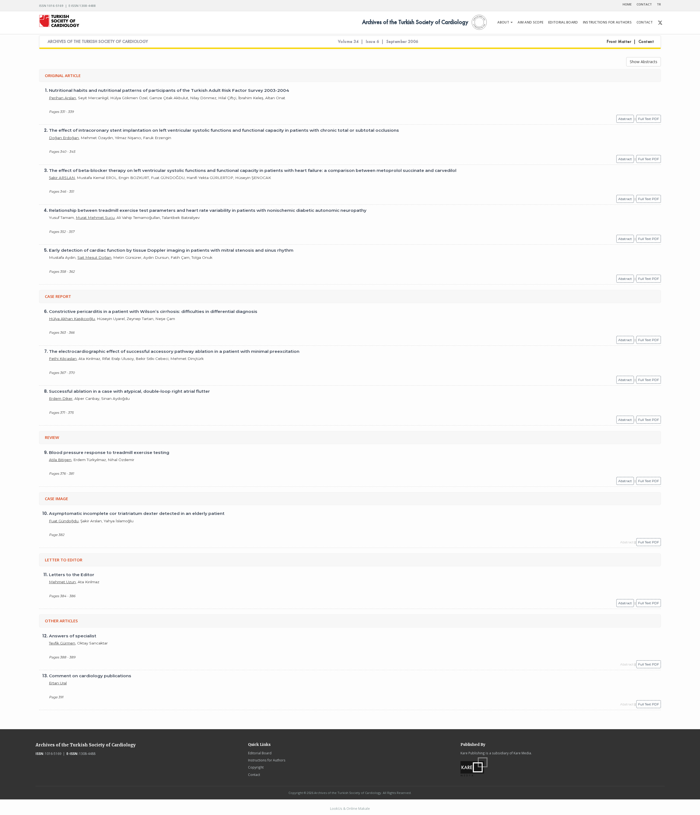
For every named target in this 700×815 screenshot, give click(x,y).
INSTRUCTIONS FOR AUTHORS (607, 22)
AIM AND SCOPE (530, 22)
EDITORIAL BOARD (563, 22)
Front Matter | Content (630, 41)
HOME (627, 4)
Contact (254, 774)
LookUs (336, 808)
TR (659, 4)
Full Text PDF (648, 119)
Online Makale (358, 808)
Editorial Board (260, 753)
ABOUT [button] (503, 22)
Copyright (256, 767)
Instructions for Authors (266, 760)
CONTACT (644, 4)
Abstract (625, 119)
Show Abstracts (643, 61)
